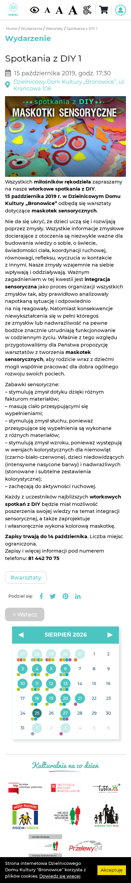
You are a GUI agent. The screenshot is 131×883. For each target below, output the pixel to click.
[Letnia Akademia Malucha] (22, 669)
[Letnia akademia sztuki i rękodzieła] (80, 654)
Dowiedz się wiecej (60, 876)
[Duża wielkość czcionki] (73, 9)
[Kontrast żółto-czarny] (34, 10)
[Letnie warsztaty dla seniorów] (51, 669)
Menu (13, 14)
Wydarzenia (32, 29)
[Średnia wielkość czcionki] (59, 9)
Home (12, 29)
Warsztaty (55, 29)
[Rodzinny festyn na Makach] (37, 728)
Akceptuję (112, 869)
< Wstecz (25, 614)
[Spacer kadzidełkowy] (80, 698)
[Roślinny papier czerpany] (65, 728)
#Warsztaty (25, 577)
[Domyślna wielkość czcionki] (47, 10)
